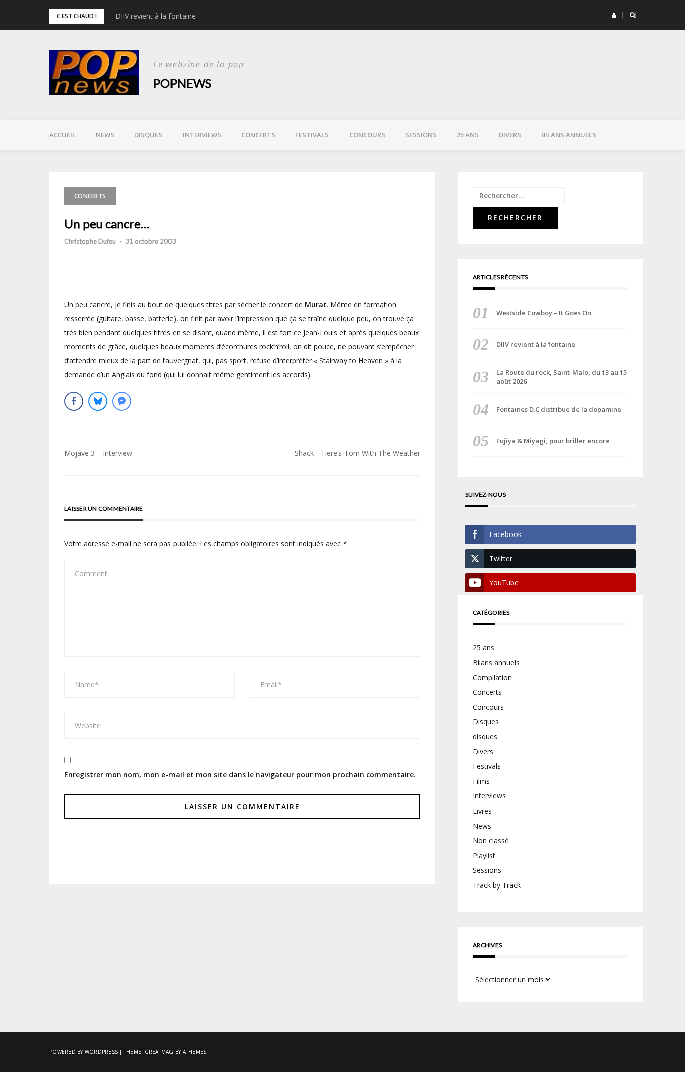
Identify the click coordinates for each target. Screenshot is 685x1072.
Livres (482, 811)
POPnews (182, 83)
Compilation (492, 677)
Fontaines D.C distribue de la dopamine (558, 409)
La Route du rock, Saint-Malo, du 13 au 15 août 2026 (561, 377)
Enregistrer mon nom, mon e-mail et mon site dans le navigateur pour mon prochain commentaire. (240, 774)
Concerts (258, 134)
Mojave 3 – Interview (98, 453)
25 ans (468, 134)
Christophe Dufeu (90, 241)
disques (485, 736)
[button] (614, 15)
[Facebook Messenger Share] (121, 401)
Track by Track (497, 885)
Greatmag (159, 1051)
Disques (148, 134)
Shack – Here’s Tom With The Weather (357, 453)
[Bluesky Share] (97, 401)
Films (481, 781)
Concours (367, 134)
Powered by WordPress (83, 1051)
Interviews (202, 134)
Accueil (62, 134)
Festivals (312, 134)
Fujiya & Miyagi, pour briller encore (553, 440)
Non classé (491, 840)
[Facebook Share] (73, 401)
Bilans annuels (568, 134)
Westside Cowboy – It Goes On (543, 312)
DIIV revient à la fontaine (155, 16)
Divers (510, 134)
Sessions (421, 134)
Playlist (484, 855)
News (105, 134)
